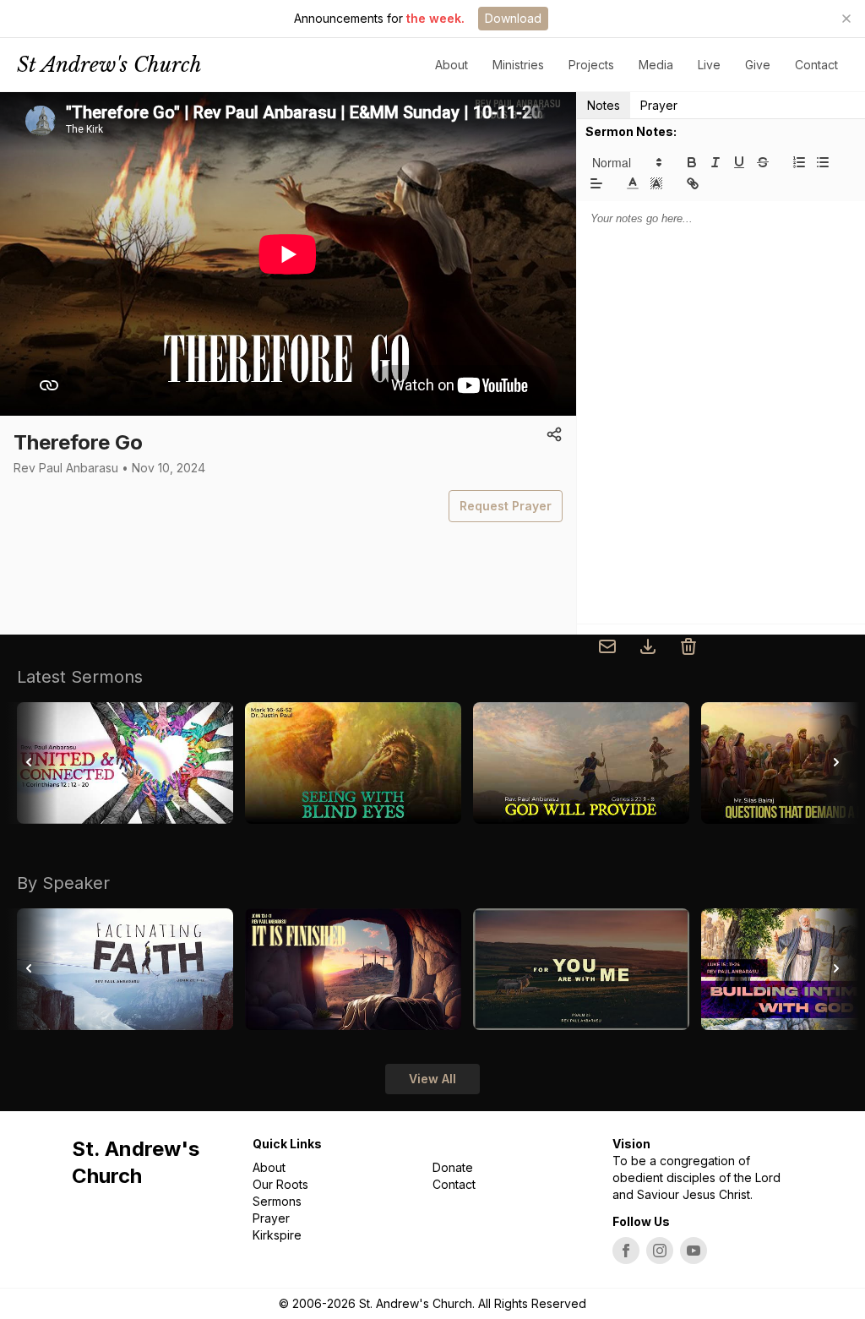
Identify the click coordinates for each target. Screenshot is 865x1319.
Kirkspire (277, 1235)
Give (757, 64)
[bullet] (823, 162)
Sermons (277, 1201)
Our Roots (280, 1184)
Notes (603, 105)
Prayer (658, 105)
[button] (626, 162)
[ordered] (799, 162)
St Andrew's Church (109, 64)
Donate (452, 1167)
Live (709, 64)
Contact (816, 64)
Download (513, 18)
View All (432, 1078)
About (269, 1167)
